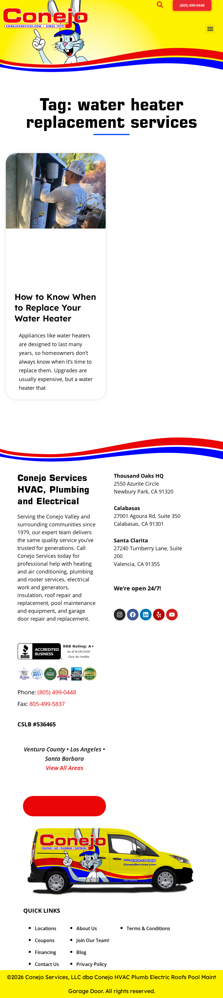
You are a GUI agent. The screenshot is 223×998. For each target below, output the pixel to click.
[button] (162, 5)
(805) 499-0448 (56, 692)
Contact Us (47, 964)
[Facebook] (133, 614)
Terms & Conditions (148, 928)
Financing (45, 952)
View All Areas (64, 768)
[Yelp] (159, 614)
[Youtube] (172, 614)
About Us (86, 928)
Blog (81, 952)
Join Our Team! (92, 940)
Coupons (45, 940)
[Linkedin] (146, 614)
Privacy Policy (91, 964)
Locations (45, 928)
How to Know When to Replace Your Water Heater (55, 307)
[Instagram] (119, 614)
